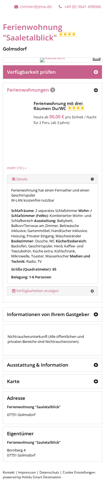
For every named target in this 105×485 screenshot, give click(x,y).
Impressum (27, 472)
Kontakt (9, 472)
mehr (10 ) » (16, 167)
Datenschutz (49, 472)
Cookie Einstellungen (79, 472)
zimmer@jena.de (36, 6)
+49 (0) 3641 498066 (82, 6)
